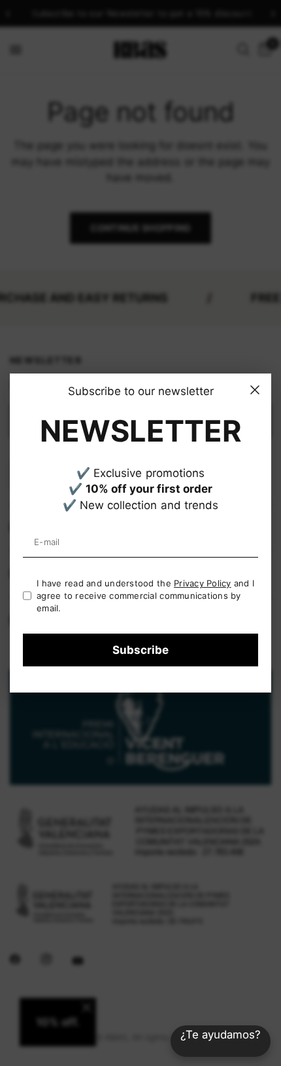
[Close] (255, 390)
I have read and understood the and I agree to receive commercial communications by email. (145, 595)
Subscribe (140, 650)
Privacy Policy (202, 583)
